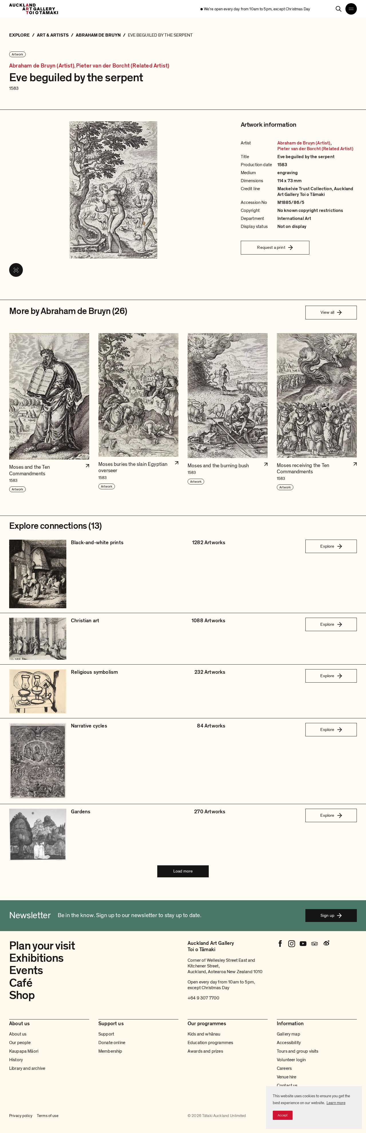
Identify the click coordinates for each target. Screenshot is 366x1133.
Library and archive (27, 1068)
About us (17, 1034)
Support (106, 1034)
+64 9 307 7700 (203, 998)
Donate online (111, 1042)
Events (26, 970)
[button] (49, 413)
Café (20, 983)
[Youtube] (303, 943)
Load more (183, 871)
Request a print (271, 247)
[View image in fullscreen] (16, 270)
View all (327, 312)
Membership (110, 1051)
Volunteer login (291, 1060)
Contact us (287, 1085)
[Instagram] (291, 943)
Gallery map (288, 1034)
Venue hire (287, 1077)
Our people (20, 1042)
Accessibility (289, 1042)
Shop (22, 995)
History (16, 1060)
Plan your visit (42, 945)
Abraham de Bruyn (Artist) (41, 65)
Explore (327, 546)
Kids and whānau (204, 1034)
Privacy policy (20, 1115)
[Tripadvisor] (314, 943)
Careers (284, 1068)
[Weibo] (326, 943)
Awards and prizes (205, 1051)
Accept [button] (283, 1115)
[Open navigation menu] (351, 9)
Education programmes (210, 1042)
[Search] (338, 9)
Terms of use (47, 1115)
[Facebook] (280, 943)
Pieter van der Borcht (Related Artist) (122, 65)
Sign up (327, 915)
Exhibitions (36, 958)
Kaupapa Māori (23, 1051)
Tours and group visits (298, 1051)
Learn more (336, 1103)
